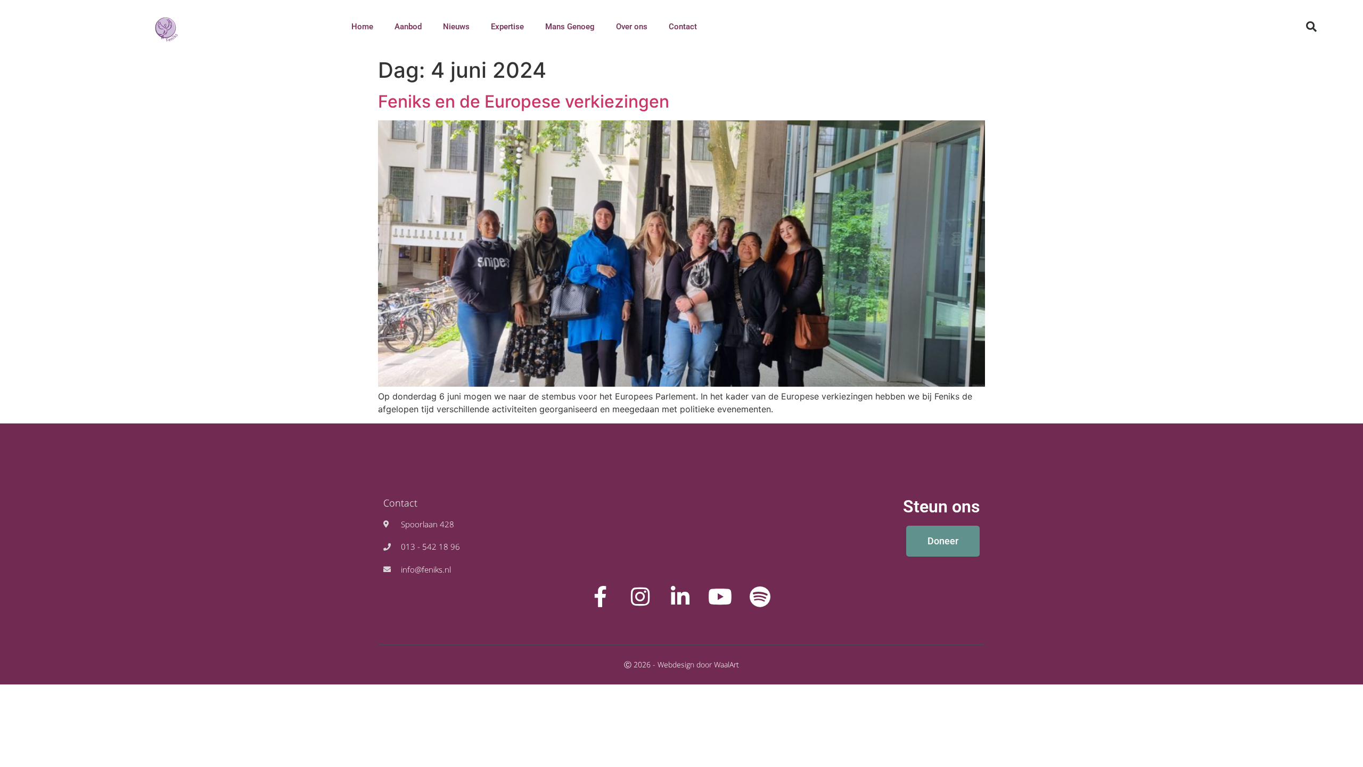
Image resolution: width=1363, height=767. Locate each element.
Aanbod (408, 26)
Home (362, 26)
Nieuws (456, 26)
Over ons (631, 26)
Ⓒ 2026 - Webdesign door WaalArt (681, 664)
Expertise (507, 26)
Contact (683, 26)
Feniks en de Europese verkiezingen (523, 101)
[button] (1311, 26)
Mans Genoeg (570, 26)
